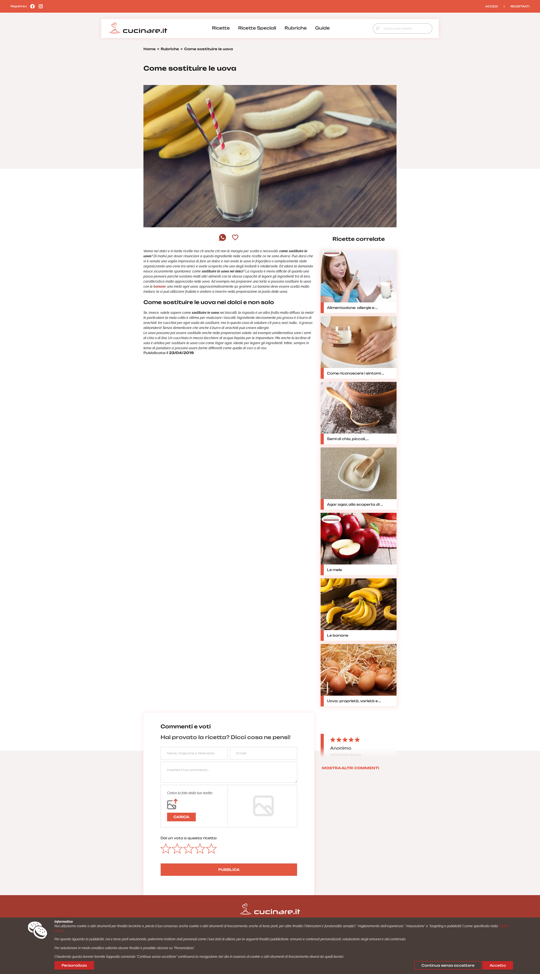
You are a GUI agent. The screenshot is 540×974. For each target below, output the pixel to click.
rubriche (296, 28)
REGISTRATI (519, 6)
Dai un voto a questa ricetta (189, 838)
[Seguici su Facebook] (31, 6)
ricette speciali (257, 28)
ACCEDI (491, 6)
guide (322, 28)
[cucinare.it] (138, 28)
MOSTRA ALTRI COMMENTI (350, 768)
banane (160, 286)
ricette (221, 28)
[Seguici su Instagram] (39, 6)
